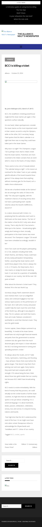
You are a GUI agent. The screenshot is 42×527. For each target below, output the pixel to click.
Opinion (10, 59)
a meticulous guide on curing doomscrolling (21, 7)
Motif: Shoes (21, 13)
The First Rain (21, 10)
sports (22, 434)
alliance (7, 73)
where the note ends (21, 19)
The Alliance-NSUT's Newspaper (28, 35)
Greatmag (25, 521)
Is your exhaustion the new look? (21, 16)
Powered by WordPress (9, 521)
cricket (17, 434)
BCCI (12, 434)
